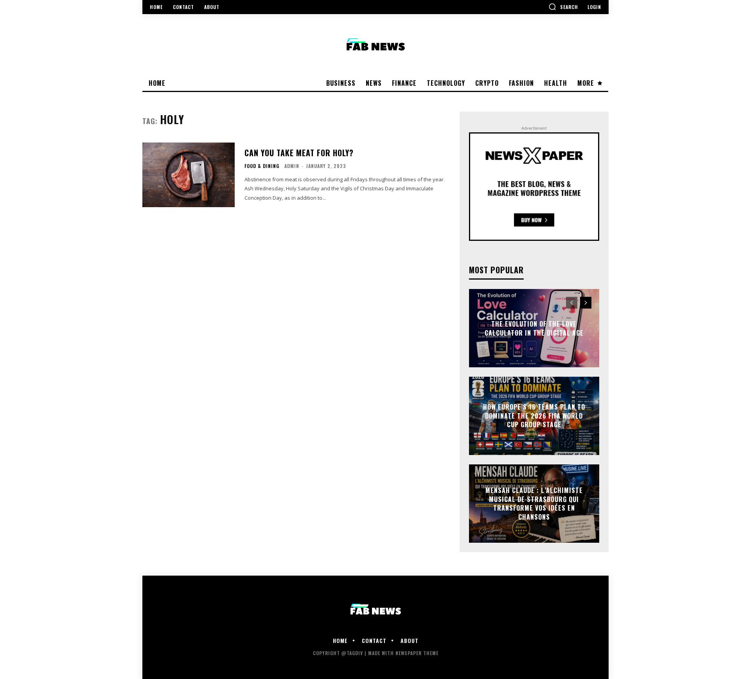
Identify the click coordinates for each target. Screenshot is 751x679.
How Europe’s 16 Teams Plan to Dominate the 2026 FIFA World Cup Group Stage (534, 416)
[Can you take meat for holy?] (188, 175)
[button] (563, 7)
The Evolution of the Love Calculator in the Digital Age (534, 328)
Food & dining (261, 166)
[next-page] (585, 303)
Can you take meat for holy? (299, 153)
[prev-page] (571, 303)
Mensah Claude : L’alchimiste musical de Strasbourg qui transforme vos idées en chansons (534, 504)
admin (291, 166)
